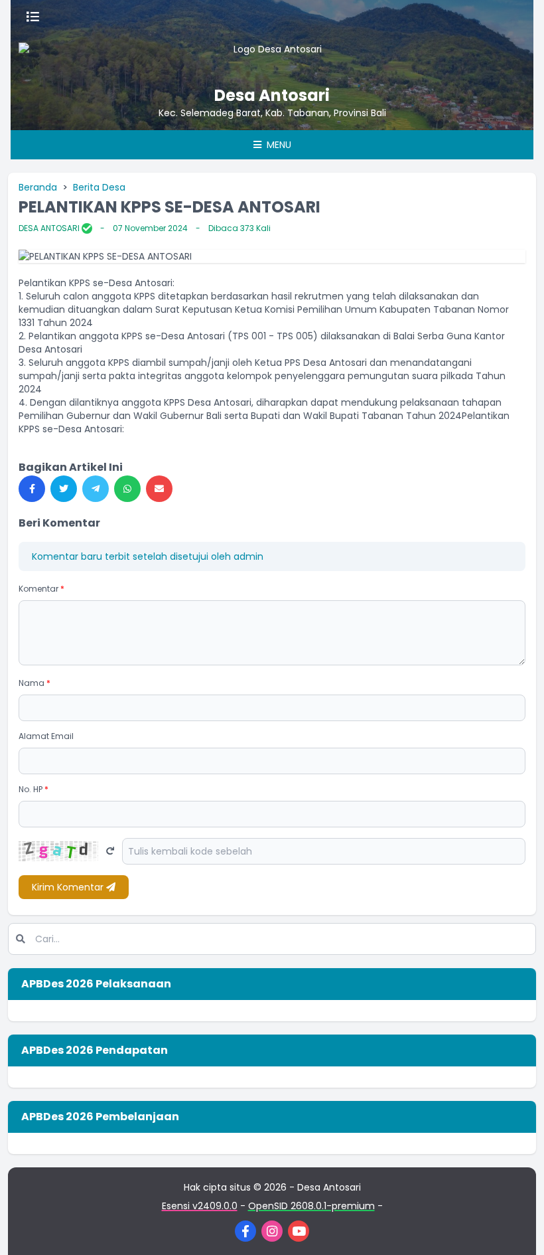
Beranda (38, 187)
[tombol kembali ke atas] (517, 1228)
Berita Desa (99, 187)
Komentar (41, 588)
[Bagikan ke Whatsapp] (127, 488)
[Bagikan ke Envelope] (159, 488)
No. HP (33, 789)
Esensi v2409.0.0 (200, 1206)
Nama (34, 683)
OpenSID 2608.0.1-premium (311, 1206)
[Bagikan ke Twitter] (63, 488)
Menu (277, 144)
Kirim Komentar (69, 887)
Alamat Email (46, 736)
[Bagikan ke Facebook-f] (32, 488)
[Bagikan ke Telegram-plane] (95, 488)
